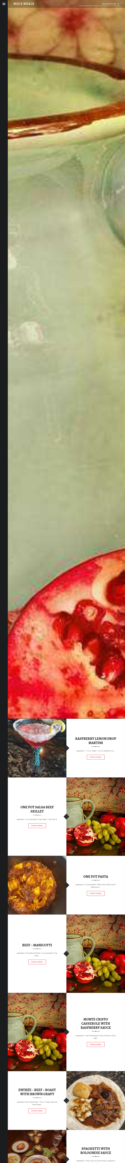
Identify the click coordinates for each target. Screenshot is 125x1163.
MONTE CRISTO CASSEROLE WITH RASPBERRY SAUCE (96, 1023)
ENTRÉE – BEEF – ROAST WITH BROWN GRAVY (37, 1092)
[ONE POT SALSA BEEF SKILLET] (95, 779)
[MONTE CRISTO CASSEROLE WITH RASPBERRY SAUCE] (37, 994)
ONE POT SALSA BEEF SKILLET (37, 809)
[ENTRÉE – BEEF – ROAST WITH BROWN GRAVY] (95, 1072)
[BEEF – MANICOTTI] (95, 916)
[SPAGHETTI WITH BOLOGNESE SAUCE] (37, 1131)
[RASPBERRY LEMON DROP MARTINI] (37, 720)
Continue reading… (97, 756)
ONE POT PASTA (95, 876)
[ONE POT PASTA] (37, 857)
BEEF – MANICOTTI (37, 945)
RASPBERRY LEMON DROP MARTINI (95, 740)
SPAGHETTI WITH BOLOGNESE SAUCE (95, 1150)
